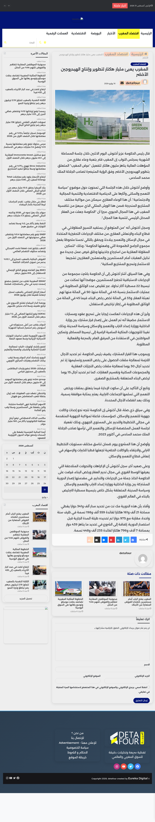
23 (7, 477)
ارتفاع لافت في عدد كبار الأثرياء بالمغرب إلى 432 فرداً (73, 5)
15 (13, 471)
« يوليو (45, 497)
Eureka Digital (138, 778)
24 (45, 483)
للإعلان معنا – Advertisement (77, 742)
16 (7, 471)
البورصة (96, 33)
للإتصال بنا (77, 738)
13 (26, 471)
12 (32, 471)
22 (13, 477)
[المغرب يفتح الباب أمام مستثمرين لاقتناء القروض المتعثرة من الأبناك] (136, 588)
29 (13, 483)
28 (19, 483)
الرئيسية (146, 33)
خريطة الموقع (77, 757)
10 (45, 471)
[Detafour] (77, 20)
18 (39, 477)
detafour (133, 83)
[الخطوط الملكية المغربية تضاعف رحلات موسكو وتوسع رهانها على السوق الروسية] (68, 588)
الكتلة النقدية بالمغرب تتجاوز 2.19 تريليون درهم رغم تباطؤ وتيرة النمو (17, 584)
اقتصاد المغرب (129, 33)
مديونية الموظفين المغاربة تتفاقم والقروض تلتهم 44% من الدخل (103, 602)
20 (26, 477)
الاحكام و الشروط (78, 752)
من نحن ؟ (78, 733)
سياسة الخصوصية (77, 747)
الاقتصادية (78, 33)
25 (38, 483)
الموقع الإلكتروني (92, 676)
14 (20, 471)
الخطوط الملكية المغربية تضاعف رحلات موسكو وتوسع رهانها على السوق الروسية (70, 603)
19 (32, 477)
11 (38, 471)
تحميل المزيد (26, 598)
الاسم (147, 664)
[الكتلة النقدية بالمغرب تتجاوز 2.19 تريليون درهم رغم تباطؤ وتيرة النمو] (39, 584)
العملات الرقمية (57, 33)
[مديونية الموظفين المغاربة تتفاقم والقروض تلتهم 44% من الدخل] (102, 588)
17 (45, 477)
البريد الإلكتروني (142, 676)
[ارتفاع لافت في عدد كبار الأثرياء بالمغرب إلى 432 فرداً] (39, 570)
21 (20, 477)
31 (45, 489)
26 (32, 483)
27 (26, 483)
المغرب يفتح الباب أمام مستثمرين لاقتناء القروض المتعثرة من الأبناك (137, 602)
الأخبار (111, 33)
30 (7, 483)
